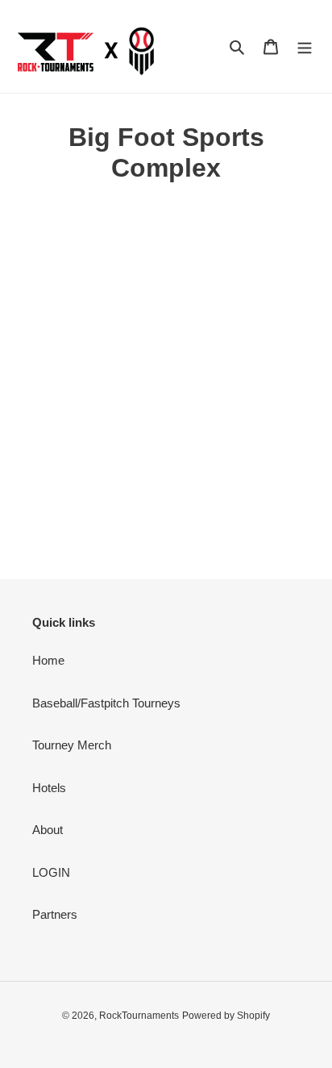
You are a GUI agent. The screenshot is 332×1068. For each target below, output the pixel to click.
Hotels (49, 788)
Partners (54, 914)
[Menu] (305, 46)
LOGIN (51, 872)
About (47, 829)
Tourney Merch (71, 745)
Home (48, 660)
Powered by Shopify (226, 1015)
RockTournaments (139, 1015)
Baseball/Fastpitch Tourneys (106, 703)
